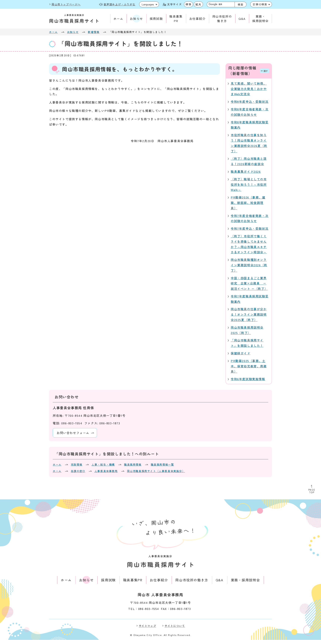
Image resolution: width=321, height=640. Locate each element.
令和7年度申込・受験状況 (249, 228)
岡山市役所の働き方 (222, 18)
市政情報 (76, 464)
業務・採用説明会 (260, 18)
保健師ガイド (240, 353)
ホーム (118, 18)
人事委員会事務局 (106, 471)
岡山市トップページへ (66, 4)
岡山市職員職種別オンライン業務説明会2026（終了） (249, 265)
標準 (188, 4)
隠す (266, 70)
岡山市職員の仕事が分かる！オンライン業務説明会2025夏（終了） (249, 314)
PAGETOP (311, 491)
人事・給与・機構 (103, 464)
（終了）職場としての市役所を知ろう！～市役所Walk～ (249, 184)
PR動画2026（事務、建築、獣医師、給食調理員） (248, 202)
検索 (241, 4)
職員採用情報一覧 (162, 464)
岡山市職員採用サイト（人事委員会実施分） (156, 471)
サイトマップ (147, 626)
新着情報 (93, 32)
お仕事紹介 (197, 18)
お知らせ (136, 18)
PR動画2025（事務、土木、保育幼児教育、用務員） (249, 366)
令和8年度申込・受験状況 (249, 101)
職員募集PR (175, 18)
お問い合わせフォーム (73, 433)
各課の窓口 (78, 471)
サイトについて (175, 626)
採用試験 (156, 18)
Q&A (242, 18)
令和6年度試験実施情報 (248, 379)
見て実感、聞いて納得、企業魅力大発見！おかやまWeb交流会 (249, 88)
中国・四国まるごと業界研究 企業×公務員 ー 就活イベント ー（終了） (249, 283)
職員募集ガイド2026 (246, 171)
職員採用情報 (133, 464)
